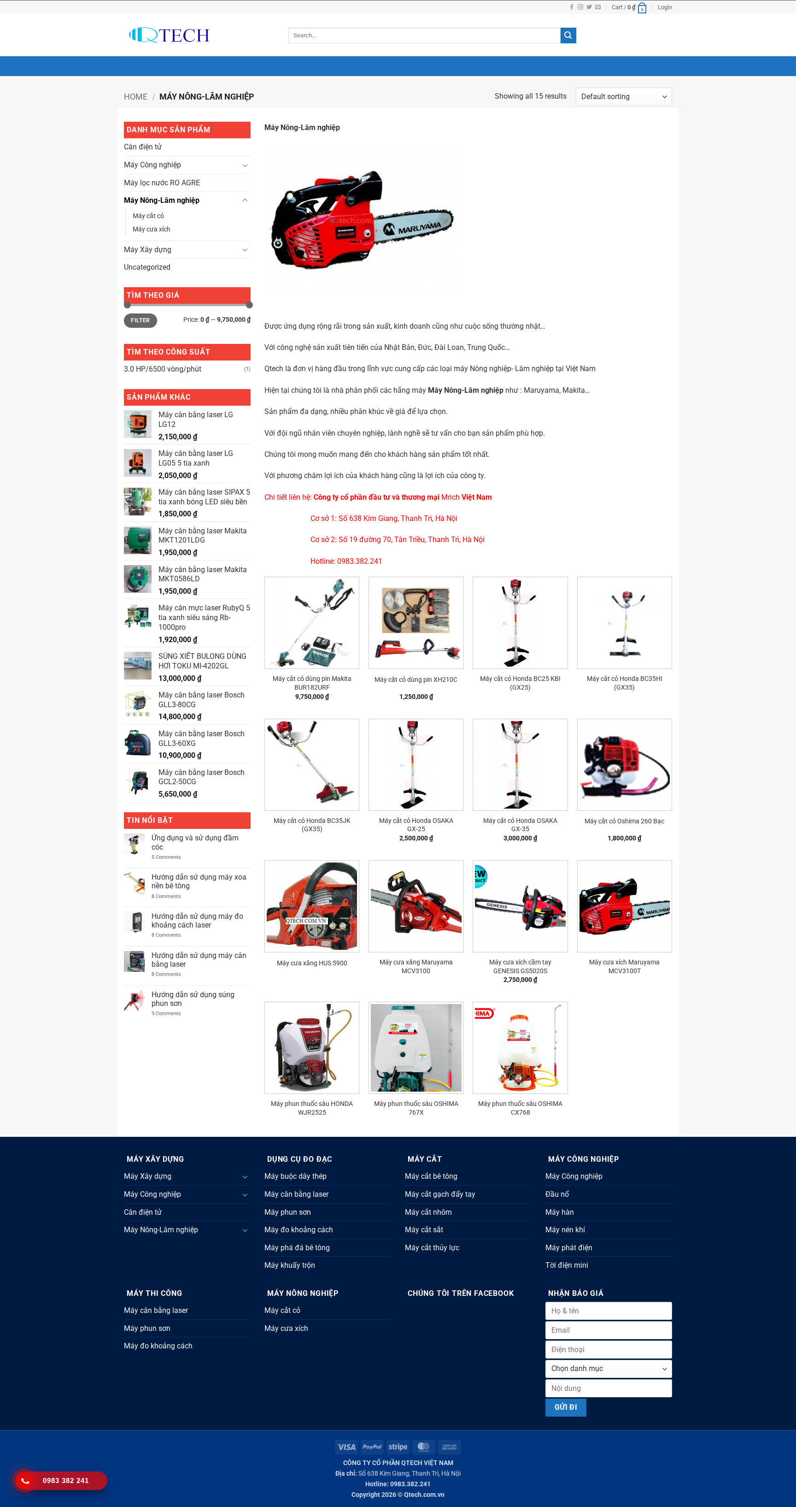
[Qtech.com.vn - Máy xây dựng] (199, 35)
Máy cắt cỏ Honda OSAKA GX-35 (520, 825)
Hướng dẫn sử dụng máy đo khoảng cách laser (197, 920)
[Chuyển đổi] (245, 165)
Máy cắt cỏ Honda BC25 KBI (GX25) (520, 683)
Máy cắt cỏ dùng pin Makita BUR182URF (312, 683)
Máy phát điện (568, 1247)
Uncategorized (147, 267)
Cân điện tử (143, 146)
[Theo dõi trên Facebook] (571, 7)
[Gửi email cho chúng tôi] (598, 7)
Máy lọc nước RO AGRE (162, 182)
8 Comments (174, 896)
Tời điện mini (566, 1265)
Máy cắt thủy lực (432, 1247)
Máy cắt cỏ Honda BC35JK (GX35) (312, 825)
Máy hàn (559, 1212)
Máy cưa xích (151, 229)
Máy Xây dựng (147, 249)
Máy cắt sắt (424, 1229)
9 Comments (174, 1013)
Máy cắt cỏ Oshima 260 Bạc (624, 821)
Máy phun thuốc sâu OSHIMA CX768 (520, 1108)
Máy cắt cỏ (148, 216)
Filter (140, 320)
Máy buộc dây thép (295, 1176)
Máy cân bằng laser (296, 1194)
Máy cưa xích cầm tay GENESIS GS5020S (520, 966)
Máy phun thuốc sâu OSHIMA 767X (416, 1108)
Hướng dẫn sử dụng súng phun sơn (193, 999)
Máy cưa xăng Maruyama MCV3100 (416, 966)
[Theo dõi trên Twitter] (589, 7)
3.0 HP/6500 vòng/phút (162, 369)
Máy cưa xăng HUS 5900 (312, 963)
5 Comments (172, 857)
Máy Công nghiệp (152, 164)
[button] (630, 7)
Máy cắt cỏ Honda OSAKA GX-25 (416, 825)
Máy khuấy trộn (289, 1265)
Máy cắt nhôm (428, 1212)
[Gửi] (568, 35)
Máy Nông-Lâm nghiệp (161, 200)
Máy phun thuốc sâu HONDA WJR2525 (312, 1108)
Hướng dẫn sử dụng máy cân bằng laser (199, 960)
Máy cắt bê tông (431, 1176)
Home (135, 96)
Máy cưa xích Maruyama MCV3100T (624, 966)
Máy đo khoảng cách (298, 1229)
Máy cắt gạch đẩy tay (440, 1194)
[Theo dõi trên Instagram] (580, 7)
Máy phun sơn (287, 1212)
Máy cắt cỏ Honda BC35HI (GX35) (624, 683)
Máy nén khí (565, 1229)
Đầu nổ (557, 1194)
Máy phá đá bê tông (297, 1247)
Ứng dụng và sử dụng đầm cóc (195, 842)
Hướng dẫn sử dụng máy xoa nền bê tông (199, 881)
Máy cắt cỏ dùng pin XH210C (416, 680)
